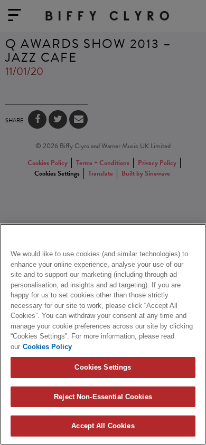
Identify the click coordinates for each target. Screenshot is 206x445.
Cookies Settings (102, 367)
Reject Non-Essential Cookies (103, 397)
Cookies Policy (47, 347)
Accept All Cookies (102, 426)
